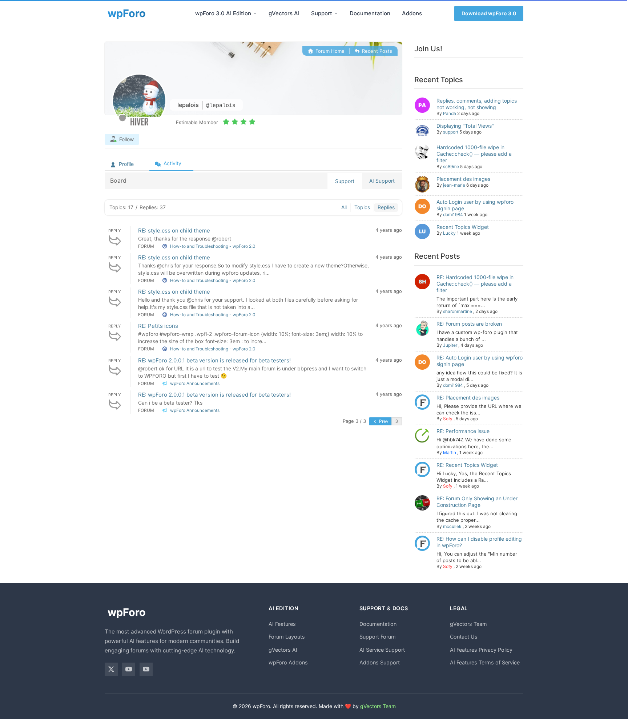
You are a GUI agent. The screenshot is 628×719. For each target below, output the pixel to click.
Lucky (449, 233)
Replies (386, 207)
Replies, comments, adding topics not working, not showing (476, 104)
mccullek (452, 526)
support (450, 132)
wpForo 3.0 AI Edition (223, 13)
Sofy (447, 418)
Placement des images (463, 179)
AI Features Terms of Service (485, 662)
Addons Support (379, 662)
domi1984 (453, 214)
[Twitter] (111, 669)
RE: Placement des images (467, 397)
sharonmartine (457, 311)
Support (321, 13)
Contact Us (464, 636)
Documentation (370, 13)
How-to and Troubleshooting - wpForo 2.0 (212, 246)
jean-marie (454, 185)
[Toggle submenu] (255, 13)
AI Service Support (382, 650)
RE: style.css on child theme (174, 230)
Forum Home (329, 51)
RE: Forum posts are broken (469, 324)
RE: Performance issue (463, 431)
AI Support (382, 181)
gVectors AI (284, 13)
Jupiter (450, 345)
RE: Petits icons (158, 325)
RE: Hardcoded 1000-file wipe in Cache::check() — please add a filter (475, 283)
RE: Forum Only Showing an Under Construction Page (477, 501)
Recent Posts (376, 51)
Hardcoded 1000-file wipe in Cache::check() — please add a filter (474, 153)
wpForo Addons (288, 662)
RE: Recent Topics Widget (467, 465)
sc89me (451, 166)
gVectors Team (468, 624)
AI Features (282, 624)
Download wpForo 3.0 (489, 13)
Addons (412, 13)
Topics (362, 207)
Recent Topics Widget (462, 227)
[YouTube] (128, 669)
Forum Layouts (287, 636)
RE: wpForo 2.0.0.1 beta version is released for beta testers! (214, 360)
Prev (383, 421)
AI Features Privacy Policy (481, 650)
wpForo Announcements (195, 383)
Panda (449, 113)
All (344, 207)
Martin (449, 452)
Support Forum (377, 636)
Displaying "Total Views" (465, 126)
